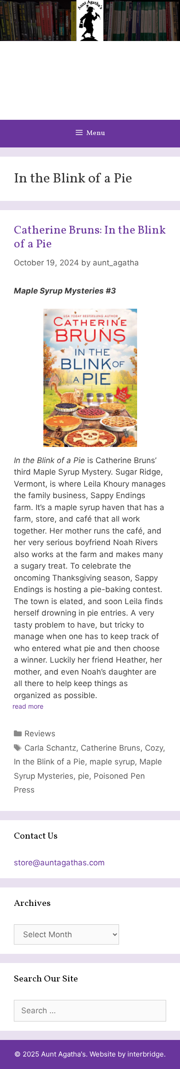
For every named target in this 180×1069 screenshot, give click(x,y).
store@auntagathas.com (59, 862)
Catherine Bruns (110, 747)
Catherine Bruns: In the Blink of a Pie (90, 238)
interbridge (145, 1054)
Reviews (39, 733)
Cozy (154, 747)
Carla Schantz (50, 747)
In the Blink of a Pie (49, 761)
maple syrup (112, 761)
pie (83, 776)
